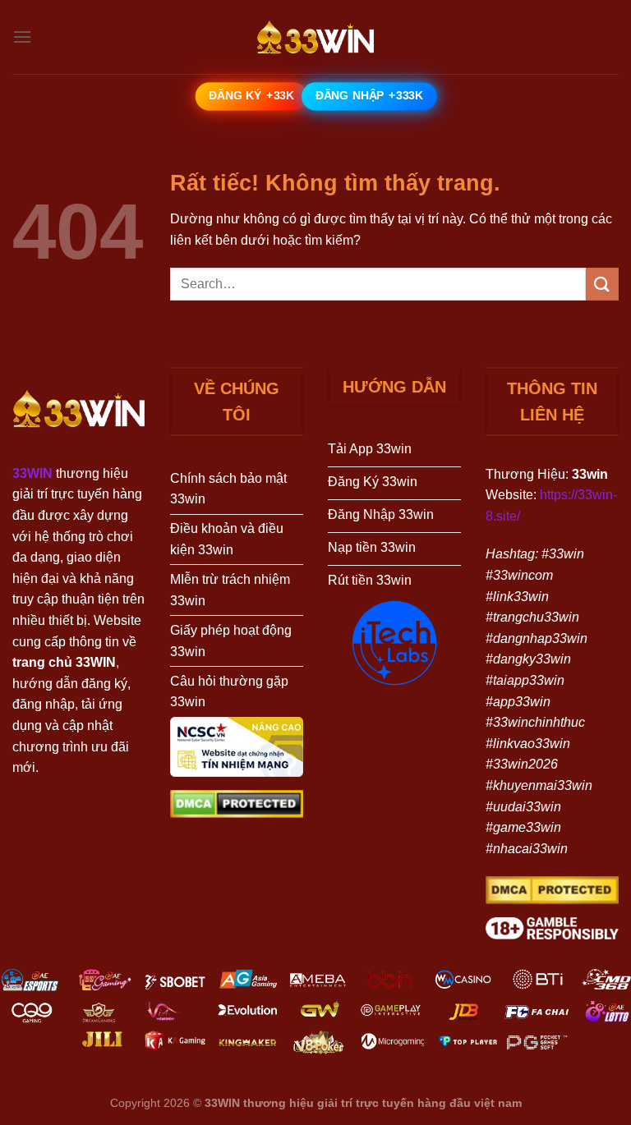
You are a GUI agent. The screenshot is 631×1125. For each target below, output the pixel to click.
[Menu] (22, 36)
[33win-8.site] (315, 37)
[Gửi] (602, 284)
